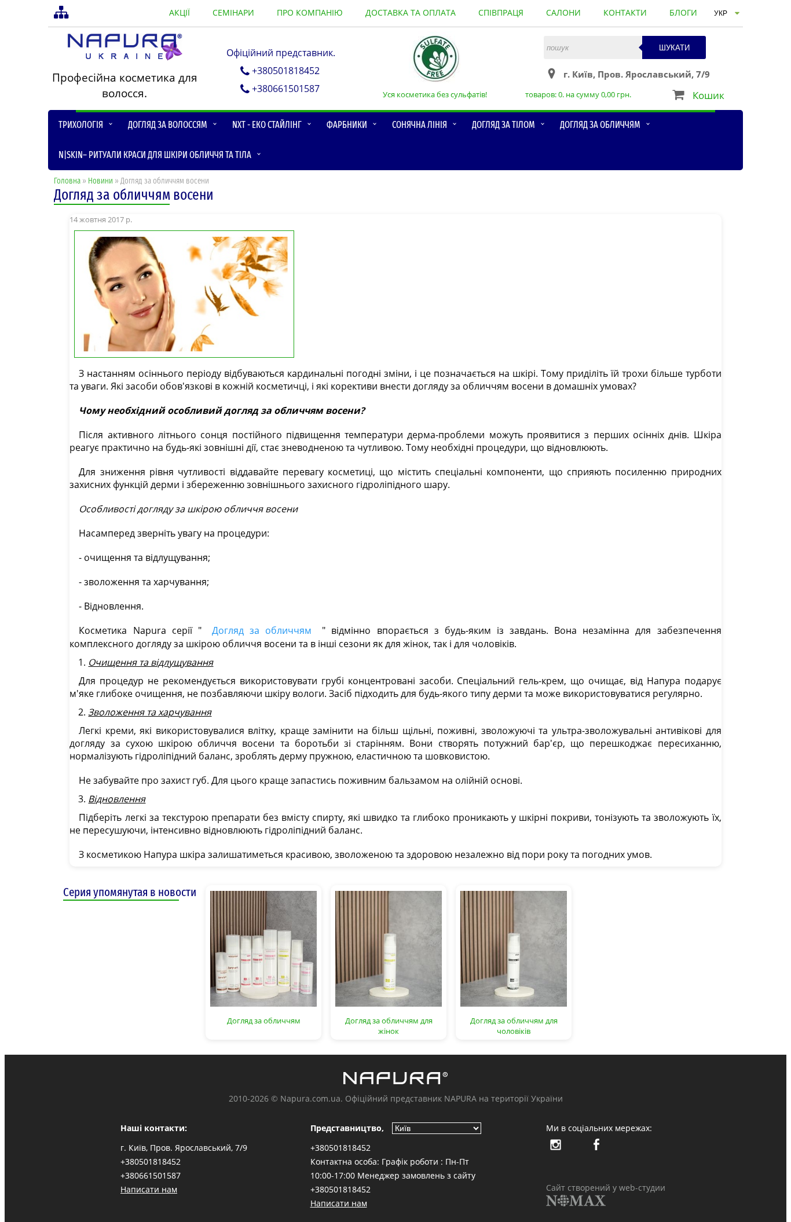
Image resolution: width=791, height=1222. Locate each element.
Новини (100, 181)
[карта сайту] (62, 13)
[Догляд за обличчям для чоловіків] (514, 947)
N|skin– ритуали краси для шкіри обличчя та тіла (154, 154)
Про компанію (310, 12)
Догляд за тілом (503, 124)
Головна (67, 181)
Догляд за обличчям (600, 124)
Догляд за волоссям (167, 124)
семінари (233, 12)
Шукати (674, 47)
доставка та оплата (410, 12)
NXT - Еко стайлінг (267, 124)
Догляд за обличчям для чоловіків (514, 1025)
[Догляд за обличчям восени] (395, 293)
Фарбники (347, 124)
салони (563, 12)
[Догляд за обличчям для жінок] (388, 947)
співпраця (500, 12)
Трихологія (80, 124)
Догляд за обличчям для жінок (389, 1025)
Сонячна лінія (419, 124)
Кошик (708, 95)
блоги (683, 12)
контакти (625, 12)
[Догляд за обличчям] (263, 947)
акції (179, 12)
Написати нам (148, 1189)
